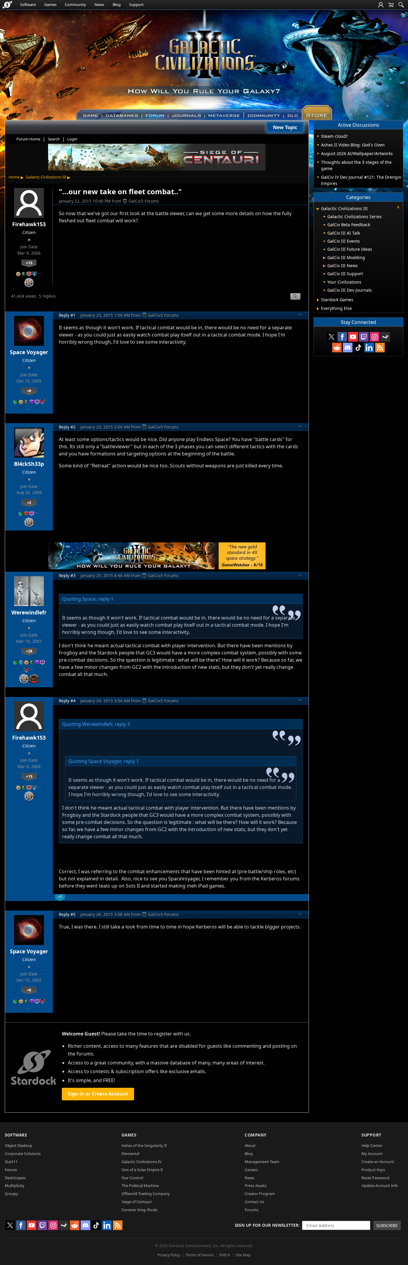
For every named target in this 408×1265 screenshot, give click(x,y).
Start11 (11, 1161)
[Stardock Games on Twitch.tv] (363, 336)
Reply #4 (67, 700)
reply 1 (105, 599)
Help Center (371, 1145)
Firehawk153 (29, 224)
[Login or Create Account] (380, 5)
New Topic (285, 127)
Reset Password (375, 1177)
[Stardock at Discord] (347, 347)
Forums (251, 1209)
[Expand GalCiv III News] (324, 265)
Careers (251, 1169)
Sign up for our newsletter (266, 1225)
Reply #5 (67, 914)
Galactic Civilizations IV (142, 1161)
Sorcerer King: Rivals (139, 1209)
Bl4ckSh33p (29, 463)
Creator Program (260, 1193)
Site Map (243, 1255)
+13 (29, 262)
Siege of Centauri (137, 1201)
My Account (372, 1153)
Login (72, 139)
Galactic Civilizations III (46, 177)
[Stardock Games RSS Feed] (380, 347)
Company (255, 1135)
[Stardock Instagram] (374, 336)
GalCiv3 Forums (143, 201)
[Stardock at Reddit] (337, 347)
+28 (29, 651)
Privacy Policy (169, 1255)
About (250, 1145)
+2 (29, 502)
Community (75, 4)
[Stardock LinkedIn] (369, 347)
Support (136, 4)
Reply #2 (67, 427)
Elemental (130, 1153)
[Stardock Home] (7, 4)
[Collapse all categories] (398, 207)
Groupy (11, 1193)
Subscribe (387, 1225)
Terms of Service (200, 1255)
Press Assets (255, 1185)
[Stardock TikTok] (358, 347)
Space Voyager (29, 352)
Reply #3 (67, 575)
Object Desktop (18, 1145)
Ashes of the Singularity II (144, 1145)
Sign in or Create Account (98, 1093)
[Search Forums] (401, 5)
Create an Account (377, 1161)
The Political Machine (140, 1185)
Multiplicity (14, 1185)
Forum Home (28, 139)
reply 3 (122, 724)
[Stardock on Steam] (385, 336)
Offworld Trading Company (146, 1193)
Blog (117, 4)
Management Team (262, 1161)
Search (54, 139)
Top (300, 315)
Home (14, 177)
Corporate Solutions (23, 1153)
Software (28, 4)
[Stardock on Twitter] (331, 336)
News (99, 4)
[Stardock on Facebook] (342, 336)
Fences (11, 1169)
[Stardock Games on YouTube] (353, 336)
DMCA (224, 1255)
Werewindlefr (29, 612)
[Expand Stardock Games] (318, 300)
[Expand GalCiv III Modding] (324, 257)
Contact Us (254, 1201)
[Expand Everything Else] (318, 308)
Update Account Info (379, 1185)
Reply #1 (67, 315)
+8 (29, 390)
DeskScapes (15, 1177)
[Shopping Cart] (390, 5)
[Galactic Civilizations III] (204, 62)
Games (50, 4)
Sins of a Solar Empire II (142, 1169)
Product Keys (373, 1169)
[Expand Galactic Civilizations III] (317, 209)
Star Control (132, 1177)
